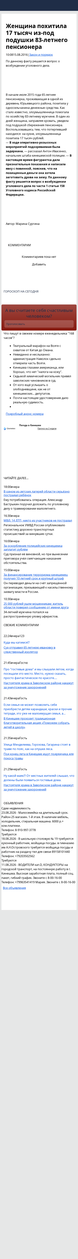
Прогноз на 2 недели (47, 428)
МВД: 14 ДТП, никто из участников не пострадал (38, 520)
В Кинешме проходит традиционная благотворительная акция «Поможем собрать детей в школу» (37, 722)
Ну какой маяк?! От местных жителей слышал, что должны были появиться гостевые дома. (39, 778)
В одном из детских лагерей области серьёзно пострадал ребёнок (37, 493)
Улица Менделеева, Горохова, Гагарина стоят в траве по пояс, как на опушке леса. (37, 747)
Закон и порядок (41, 55)
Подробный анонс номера (25, 414)
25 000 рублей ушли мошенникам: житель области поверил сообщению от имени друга (36, 605)
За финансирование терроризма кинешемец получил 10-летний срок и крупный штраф (36, 576)
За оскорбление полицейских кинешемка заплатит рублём (33, 547)
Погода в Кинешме (30, 425)
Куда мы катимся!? (17, 642)
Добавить (39, 264)
